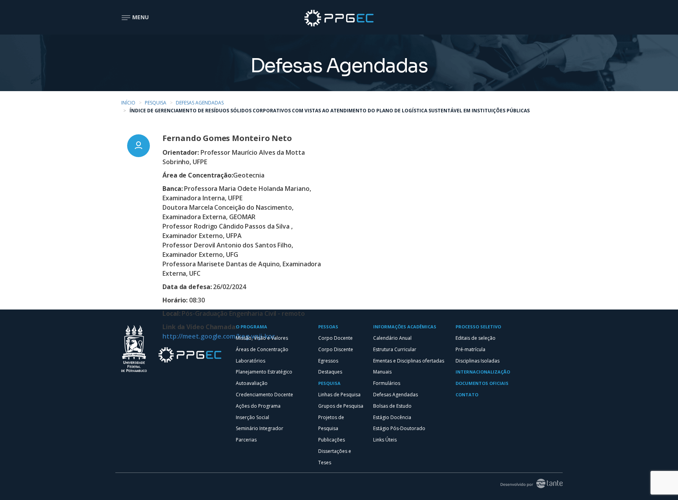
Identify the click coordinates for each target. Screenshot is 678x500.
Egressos (328, 360)
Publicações (331, 439)
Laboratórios (250, 360)
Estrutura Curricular (394, 349)
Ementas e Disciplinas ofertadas (408, 360)
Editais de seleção (476, 338)
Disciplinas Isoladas (477, 360)
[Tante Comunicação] (528, 483)
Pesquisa (155, 102)
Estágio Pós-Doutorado (399, 428)
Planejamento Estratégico (264, 371)
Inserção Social (252, 417)
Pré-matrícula (470, 349)
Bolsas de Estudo (392, 406)
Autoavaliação (252, 383)
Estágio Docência (392, 417)
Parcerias (246, 439)
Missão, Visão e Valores (262, 338)
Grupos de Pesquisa (340, 406)
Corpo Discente (335, 349)
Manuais (382, 371)
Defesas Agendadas (200, 102)
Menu (140, 17)
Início (128, 102)
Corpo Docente (335, 338)
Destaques (330, 371)
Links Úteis (385, 439)
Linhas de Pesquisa (339, 394)
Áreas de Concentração (262, 349)
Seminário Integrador (259, 428)
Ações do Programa (258, 406)
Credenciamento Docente (264, 394)
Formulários (386, 383)
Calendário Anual (392, 338)
